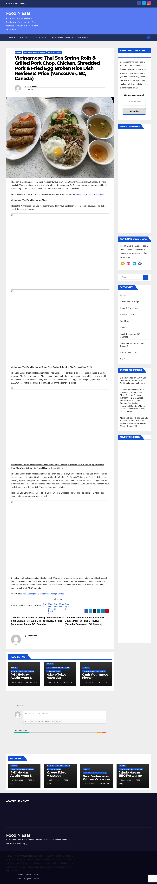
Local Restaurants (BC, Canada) (35, 52)
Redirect (83, 37)
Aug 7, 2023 (90, 784)
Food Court (125, 321)
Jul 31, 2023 (126, 780)
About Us (25, 37)
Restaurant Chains (54, 52)
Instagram (43, 594)
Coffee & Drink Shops (129, 301)
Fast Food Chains (128, 315)
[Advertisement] (86, 21)
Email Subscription (62, 37)
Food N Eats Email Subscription (90, 194)
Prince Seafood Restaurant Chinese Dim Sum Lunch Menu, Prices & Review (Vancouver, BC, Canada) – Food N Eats (132, 395)
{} (56, 721)
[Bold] (25, 721)
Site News (124, 359)
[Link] (52, 721)
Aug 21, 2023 (17, 780)
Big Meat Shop (126, 378)
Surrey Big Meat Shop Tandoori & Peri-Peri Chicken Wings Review (133, 380)
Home (12, 37)
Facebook (60, 594)
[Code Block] (49, 721)
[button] (144, 37)
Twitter (52, 594)
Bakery (123, 295)
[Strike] (35, 721)
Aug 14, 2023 (54, 780)
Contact (41, 37)
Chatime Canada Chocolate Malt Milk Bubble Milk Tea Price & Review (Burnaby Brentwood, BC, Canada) (85, 620)
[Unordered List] (42, 721)
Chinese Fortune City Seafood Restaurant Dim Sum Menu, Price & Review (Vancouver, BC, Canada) (132, 406)
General (18, 52)
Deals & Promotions (129, 308)
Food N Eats (18, 13)
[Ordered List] (39, 721)
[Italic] (28, 721)
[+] (59, 721)
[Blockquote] (46, 721)
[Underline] (32, 721)
